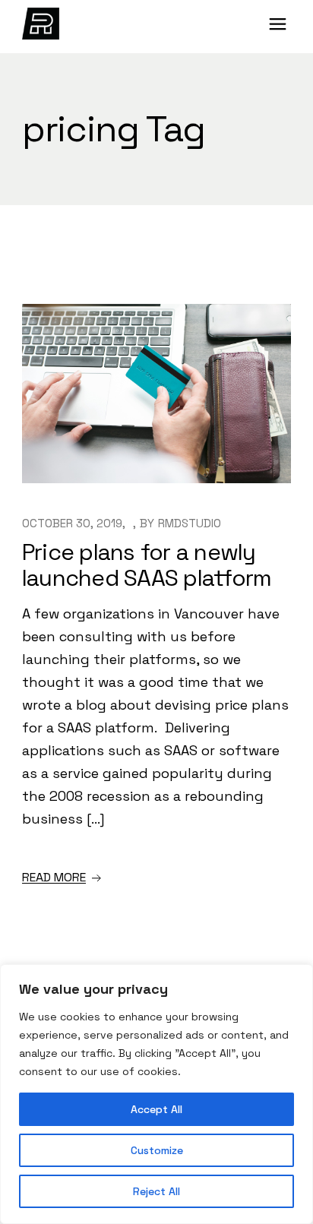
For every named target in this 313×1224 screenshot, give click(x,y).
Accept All (156, 1109)
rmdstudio (189, 523)
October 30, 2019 (72, 523)
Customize (157, 1150)
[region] (156, 1094)
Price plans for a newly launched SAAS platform (147, 565)
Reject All (156, 1191)
